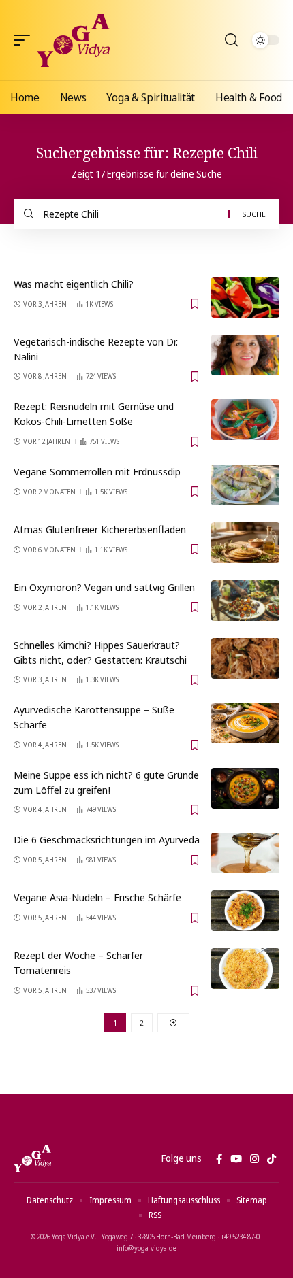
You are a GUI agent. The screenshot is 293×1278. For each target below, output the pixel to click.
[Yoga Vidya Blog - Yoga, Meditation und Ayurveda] (73, 40)
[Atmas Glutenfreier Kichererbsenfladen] (245, 542)
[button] (25, 40)
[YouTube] (236, 1159)
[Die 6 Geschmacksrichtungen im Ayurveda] (245, 853)
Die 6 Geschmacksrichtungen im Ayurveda (107, 839)
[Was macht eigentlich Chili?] (245, 297)
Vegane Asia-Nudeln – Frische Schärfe (97, 897)
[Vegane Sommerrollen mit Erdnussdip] (245, 485)
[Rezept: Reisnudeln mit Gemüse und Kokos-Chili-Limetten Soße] (245, 419)
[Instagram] (254, 1159)
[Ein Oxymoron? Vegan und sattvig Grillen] (245, 600)
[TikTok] (271, 1159)
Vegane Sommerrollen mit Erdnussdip (97, 471)
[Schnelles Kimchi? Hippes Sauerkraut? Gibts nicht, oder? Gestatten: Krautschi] (245, 658)
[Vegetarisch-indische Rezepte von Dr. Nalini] (245, 355)
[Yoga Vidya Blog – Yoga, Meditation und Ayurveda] (32, 1158)
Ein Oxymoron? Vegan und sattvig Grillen (104, 587)
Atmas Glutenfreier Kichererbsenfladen (100, 529)
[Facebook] (219, 1159)
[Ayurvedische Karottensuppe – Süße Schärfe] (245, 723)
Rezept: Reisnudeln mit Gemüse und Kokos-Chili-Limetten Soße (94, 413)
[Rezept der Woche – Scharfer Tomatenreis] (245, 968)
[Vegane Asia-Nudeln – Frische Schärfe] (245, 910)
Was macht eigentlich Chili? (74, 283)
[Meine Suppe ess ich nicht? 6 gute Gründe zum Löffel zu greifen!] (245, 788)
